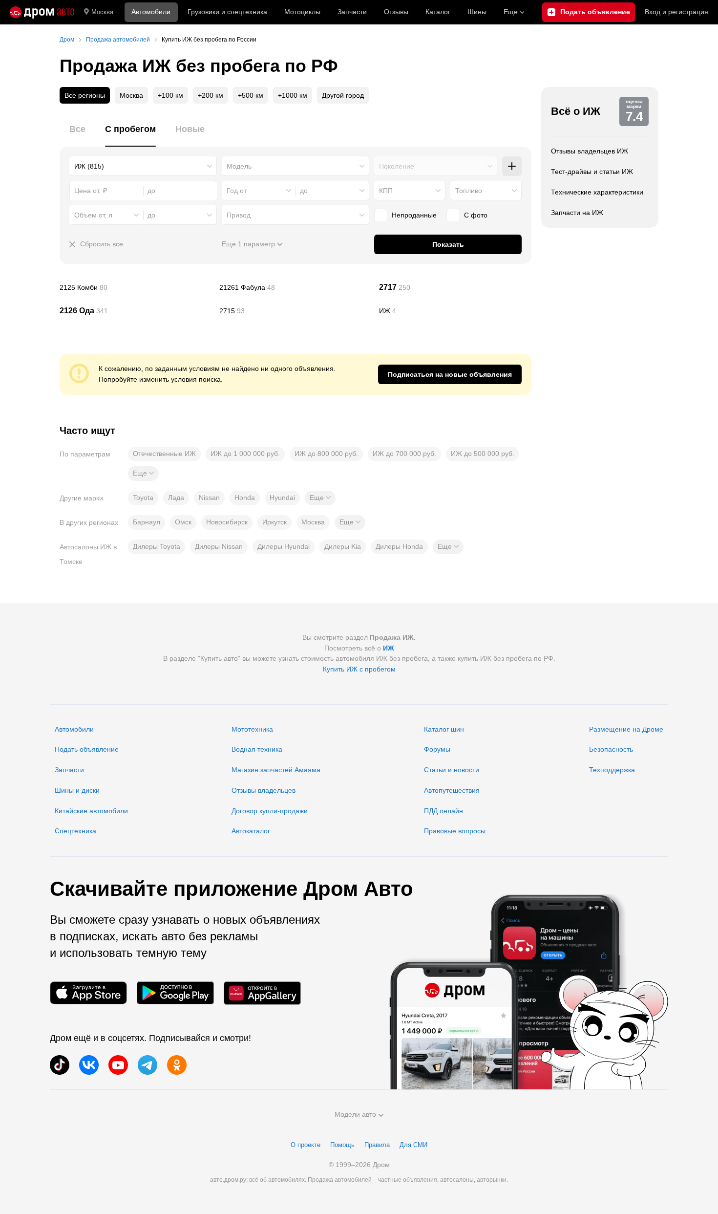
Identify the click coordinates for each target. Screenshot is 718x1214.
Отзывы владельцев (264, 790)
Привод (239, 215)
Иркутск (274, 522)
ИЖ (455, 311)
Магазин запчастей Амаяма (276, 770)
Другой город (343, 95)
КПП (386, 191)
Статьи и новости (451, 770)
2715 (295, 311)
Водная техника (257, 749)
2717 (455, 287)
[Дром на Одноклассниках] (177, 1065)
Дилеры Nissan (219, 546)
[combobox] (143, 166)
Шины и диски (77, 790)
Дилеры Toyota (156, 546)
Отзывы (396, 12)
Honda (244, 497)
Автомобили (150, 12)
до (304, 191)
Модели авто (355, 1114)
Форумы (437, 749)
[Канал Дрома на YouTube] (118, 1065)
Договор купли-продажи (270, 811)
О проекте (305, 1145)
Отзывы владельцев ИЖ (589, 151)
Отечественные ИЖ (164, 453)
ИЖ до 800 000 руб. (326, 453)
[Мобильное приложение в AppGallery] (262, 993)
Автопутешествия (452, 790)
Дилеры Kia (342, 546)
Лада (176, 497)
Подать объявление (87, 749)
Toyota (143, 497)
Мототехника (252, 729)
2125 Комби (136, 287)
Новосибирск (227, 522)
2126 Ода (136, 311)
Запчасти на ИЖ (577, 213)
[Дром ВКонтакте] (89, 1065)
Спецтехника (75, 831)
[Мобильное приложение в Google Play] (175, 993)
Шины (476, 12)
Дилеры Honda (399, 546)
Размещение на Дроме (626, 729)
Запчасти (352, 12)
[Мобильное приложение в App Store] (88, 993)
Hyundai (282, 497)
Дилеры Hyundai (283, 546)
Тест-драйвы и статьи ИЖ (592, 171)
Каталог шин (444, 729)
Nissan (209, 497)
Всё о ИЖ (575, 111)
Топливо (468, 191)
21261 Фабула (295, 287)
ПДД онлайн (443, 811)
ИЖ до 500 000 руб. (482, 453)
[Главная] (42, 12)
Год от (237, 191)
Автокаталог (251, 831)
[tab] (77, 134)
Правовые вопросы (455, 831)
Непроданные (414, 215)
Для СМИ (413, 1145)
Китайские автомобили (91, 811)
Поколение (396, 166)
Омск (183, 522)
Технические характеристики (597, 192)
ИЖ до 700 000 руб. (404, 453)
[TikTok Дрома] (59, 1065)
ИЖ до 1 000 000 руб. (245, 453)
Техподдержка (612, 770)
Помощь (342, 1145)
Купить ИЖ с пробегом (359, 669)
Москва (102, 12)
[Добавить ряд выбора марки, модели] (512, 166)
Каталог (437, 12)
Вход (676, 12)
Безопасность (611, 749)
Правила (377, 1145)
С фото (475, 215)
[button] (143, 473)
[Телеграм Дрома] (147, 1065)
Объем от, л (93, 215)
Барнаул (146, 522)
